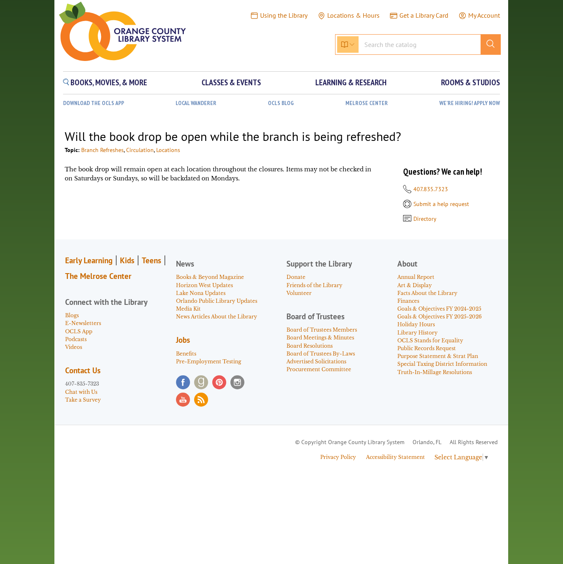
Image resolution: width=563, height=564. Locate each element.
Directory (424, 218)
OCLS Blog (281, 103)
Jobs (183, 340)
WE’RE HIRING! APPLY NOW (469, 103)
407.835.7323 (430, 189)
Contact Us (83, 370)
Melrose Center (366, 103)
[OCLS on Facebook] (183, 382)
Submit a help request (441, 204)
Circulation (140, 150)
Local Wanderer (196, 103)
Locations (168, 150)
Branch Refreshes (102, 150)
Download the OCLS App (93, 103)
